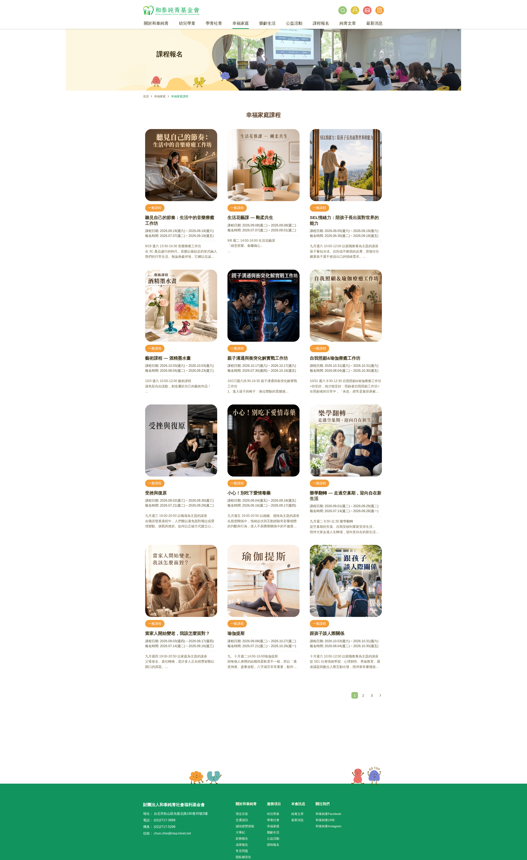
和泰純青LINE (325, 820)
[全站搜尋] (342, 10)
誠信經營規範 (245, 826)
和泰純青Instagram (329, 826)
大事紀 (240, 832)
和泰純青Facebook (328, 814)
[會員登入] (355, 10)
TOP (366, 776)
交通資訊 (242, 820)
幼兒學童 (273, 814)
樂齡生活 (273, 832)
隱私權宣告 (243, 857)
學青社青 (273, 820)
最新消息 (297, 820)
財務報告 (242, 838)
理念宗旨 (242, 814)
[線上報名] (379, 10)
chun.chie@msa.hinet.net (172, 833)
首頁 (146, 96)
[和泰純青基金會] (171, 10)
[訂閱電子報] (367, 10)
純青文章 (297, 814)
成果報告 (242, 844)
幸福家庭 (160, 96)
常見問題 (242, 851)
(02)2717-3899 (164, 820)
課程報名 (273, 844)
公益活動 (273, 838)
